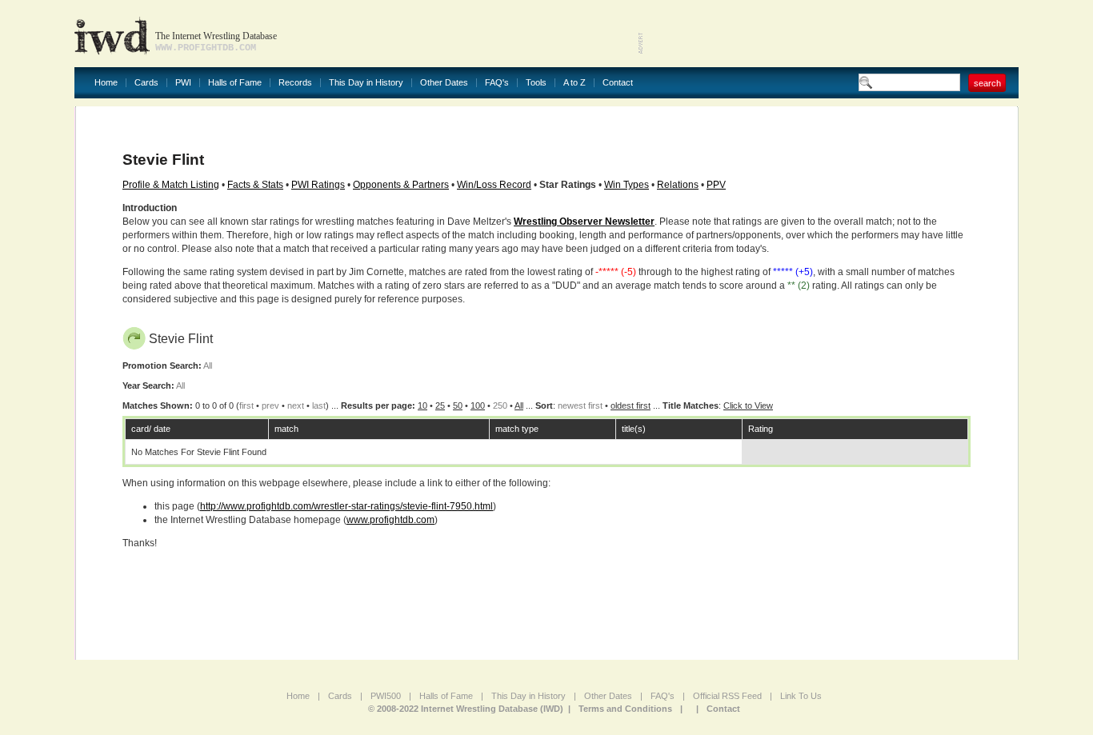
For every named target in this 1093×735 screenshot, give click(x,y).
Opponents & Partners (401, 184)
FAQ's (497, 82)
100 (477, 405)
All (518, 405)
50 (457, 405)
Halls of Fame (235, 82)
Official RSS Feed (727, 696)
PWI (183, 82)
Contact (618, 82)
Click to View (748, 405)
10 (422, 405)
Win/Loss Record (494, 184)
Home (106, 82)
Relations (678, 184)
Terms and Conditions (625, 708)
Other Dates (444, 82)
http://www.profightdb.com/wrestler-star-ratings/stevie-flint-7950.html (346, 506)
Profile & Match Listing (170, 184)
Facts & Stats (255, 184)
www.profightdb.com (390, 519)
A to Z (574, 82)
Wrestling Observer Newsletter (584, 221)
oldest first (631, 405)
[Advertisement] (831, 32)
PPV (716, 184)
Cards (146, 82)
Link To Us (801, 696)
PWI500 (385, 696)
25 (440, 405)
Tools (536, 82)
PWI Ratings (318, 184)
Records (295, 82)
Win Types (626, 184)
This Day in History (366, 82)
